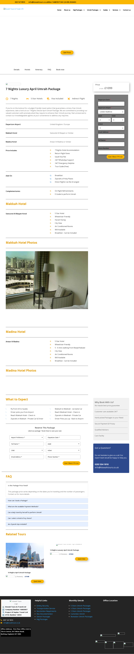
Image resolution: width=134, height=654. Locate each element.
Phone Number (103, 148)
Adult (100, 116)
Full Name (101, 140)
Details (16, 69)
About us (67, 10)
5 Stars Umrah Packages (80, 606)
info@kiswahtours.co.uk (11, 623)
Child (113, 116)
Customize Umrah (78, 614)
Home (59, 10)
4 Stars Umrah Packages (80, 608)
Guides (105, 10)
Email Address (103, 132)
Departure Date (104, 100)
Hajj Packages (77, 10)
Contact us (127, 10)
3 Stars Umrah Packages (80, 611)
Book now (60, 69)
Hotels (27, 69)
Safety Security (43, 606)
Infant (100, 124)
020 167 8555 (20, 2)
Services (115, 10)
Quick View (37, 581)
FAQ (49, 69)
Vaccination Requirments (46, 611)
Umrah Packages (92, 10)
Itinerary (39, 69)
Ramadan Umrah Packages (81, 617)
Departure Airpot (104, 108)
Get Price (67, 52)
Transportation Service (46, 608)
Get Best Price (115, 156)
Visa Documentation (45, 614)
